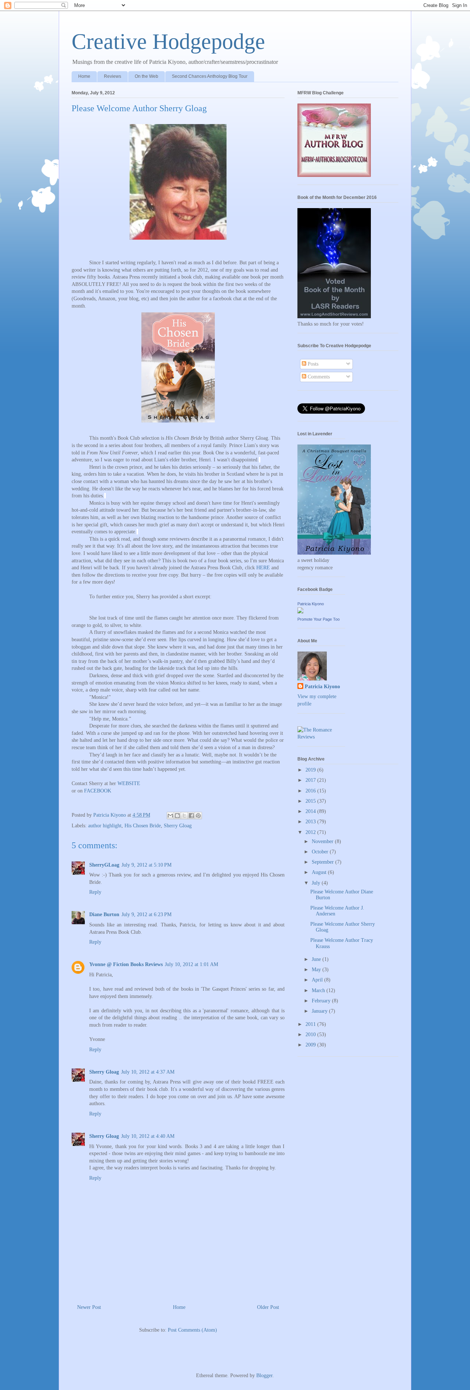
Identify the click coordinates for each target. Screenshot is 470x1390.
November (323, 841)
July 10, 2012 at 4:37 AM (147, 1072)
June (317, 959)
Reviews (112, 76)
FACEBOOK (97, 791)
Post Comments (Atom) (192, 1330)
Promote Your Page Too (318, 619)
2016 (311, 791)
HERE (263, 567)
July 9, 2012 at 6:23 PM (146, 914)
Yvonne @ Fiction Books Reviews (126, 964)
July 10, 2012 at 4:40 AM (147, 1136)
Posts (312, 364)
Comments (318, 377)
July (317, 883)
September (323, 862)
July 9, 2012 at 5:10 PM (146, 865)
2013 (311, 821)
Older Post (268, 1307)
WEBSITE (129, 783)
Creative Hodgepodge (168, 41)
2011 (311, 1024)
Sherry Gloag (178, 825)
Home (84, 76)
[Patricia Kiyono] (300, 611)
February (322, 1001)
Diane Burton (104, 914)
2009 (311, 1045)
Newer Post (89, 1307)
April (318, 980)
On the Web (146, 76)
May (317, 969)
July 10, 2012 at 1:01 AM (191, 964)
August (320, 872)
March (319, 990)
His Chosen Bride (142, 825)
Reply (95, 892)
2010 (311, 1034)
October (321, 851)
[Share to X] (184, 815)
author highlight (105, 825)
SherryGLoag (104, 865)
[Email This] (170, 815)
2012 (311, 832)
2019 (311, 770)
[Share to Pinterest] (198, 815)
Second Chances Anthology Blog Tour (209, 76)
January (320, 1011)
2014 (311, 811)
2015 (311, 801)
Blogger (264, 1375)
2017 (311, 780)
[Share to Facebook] (191, 815)
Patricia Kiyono (310, 604)
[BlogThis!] (177, 815)
